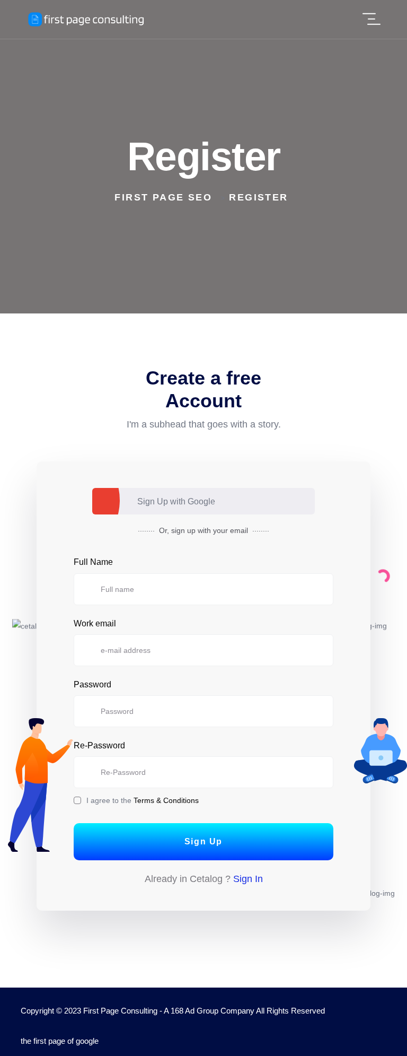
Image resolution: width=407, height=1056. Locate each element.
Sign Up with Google (176, 501)
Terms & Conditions (166, 800)
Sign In (248, 879)
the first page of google (60, 1040)
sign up (183, 530)
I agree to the (142, 800)
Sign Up (203, 841)
